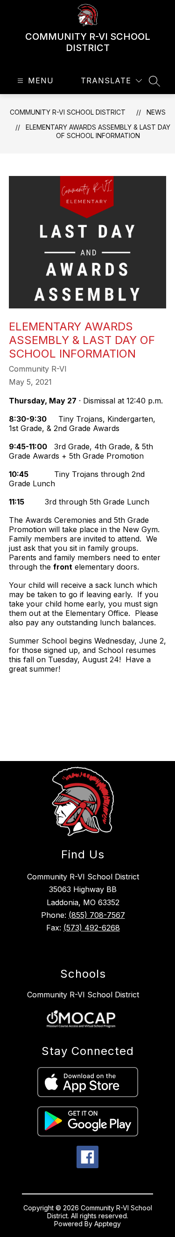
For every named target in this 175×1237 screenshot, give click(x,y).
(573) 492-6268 (91, 927)
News (156, 112)
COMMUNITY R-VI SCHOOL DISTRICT (68, 112)
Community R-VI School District (83, 994)
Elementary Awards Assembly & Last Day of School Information (98, 131)
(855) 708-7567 (97, 915)
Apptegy (107, 1224)
